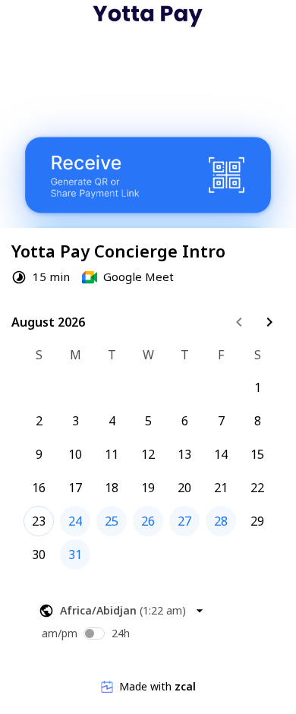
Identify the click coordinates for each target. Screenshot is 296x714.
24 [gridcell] (75, 521)
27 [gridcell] (184, 521)
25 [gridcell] (111, 521)
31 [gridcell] (75, 554)
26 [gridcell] (148, 521)
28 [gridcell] (221, 521)
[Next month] (269, 322)
